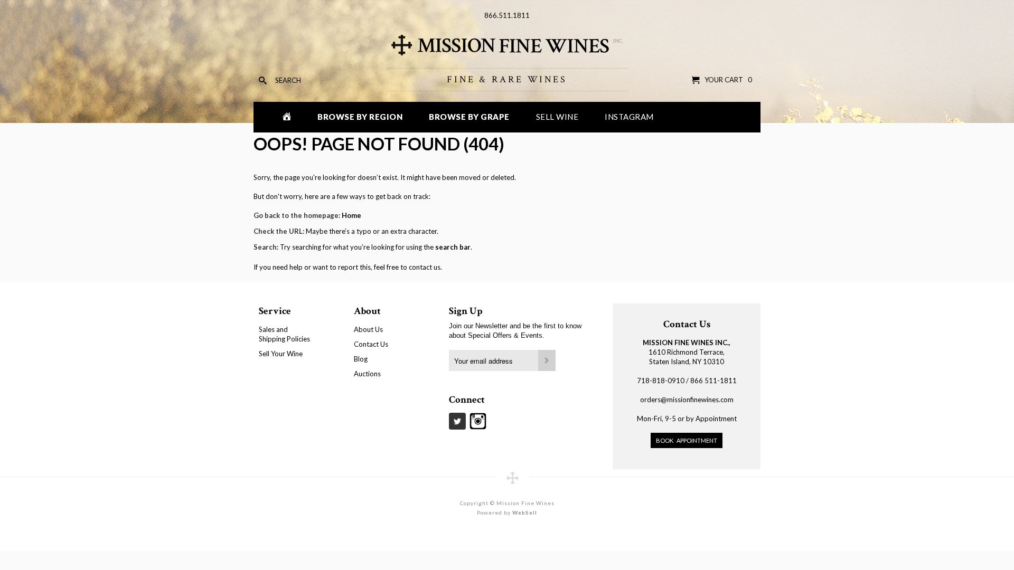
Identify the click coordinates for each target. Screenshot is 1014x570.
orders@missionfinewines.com (687, 399)
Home (351, 215)
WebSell (524, 512)
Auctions (367, 373)
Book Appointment (686, 440)
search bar (453, 247)
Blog (361, 359)
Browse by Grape (469, 116)
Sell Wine (557, 116)
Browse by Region (359, 116)
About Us (368, 329)
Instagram (629, 116)
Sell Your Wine (281, 353)
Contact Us (371, 344)
